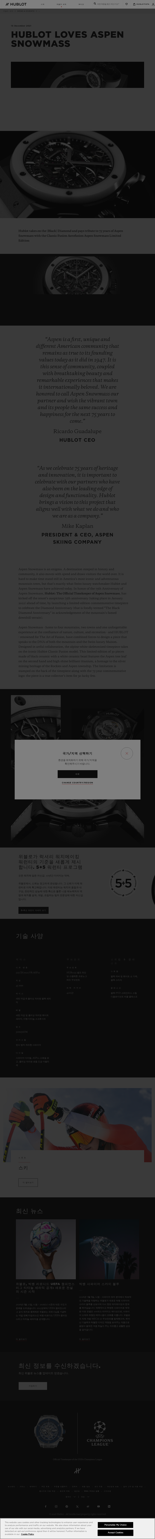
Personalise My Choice (115, 1525)
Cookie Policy (27, 1534)
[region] (77, 1528)
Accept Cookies (115, 1533)
